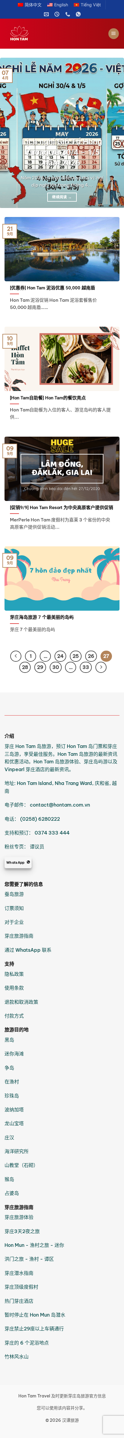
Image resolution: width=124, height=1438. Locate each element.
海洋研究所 (17, 1151)
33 (85, 667)
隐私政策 (14, 974)
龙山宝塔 (14, 1123)
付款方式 (14, 1016)
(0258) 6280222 (40, 819)
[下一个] (114, 133)
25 (76, 656)
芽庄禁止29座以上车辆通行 (34, 1329)
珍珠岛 (12, 1096)
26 (91, 656)
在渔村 (12, 1082)
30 (55, 667)
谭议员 (37, 847)
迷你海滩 (14, 1054)
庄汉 (9, 1137)
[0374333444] (68, 14)
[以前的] (10, 133)
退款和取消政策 (21, 1002)
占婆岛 (12, 1193)
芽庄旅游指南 (19, 936)
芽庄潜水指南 (19, 1273)
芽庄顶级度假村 (21, 1287)
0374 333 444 (52, 833)
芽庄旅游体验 (19, 1217)
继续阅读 (62, 197)
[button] (113, 33)
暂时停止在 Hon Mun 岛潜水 (35, 1315)
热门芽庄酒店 (19, 1301)
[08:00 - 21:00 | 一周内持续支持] (57, 14)
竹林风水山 (17, 1357)
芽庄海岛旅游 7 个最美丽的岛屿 (42, 617)
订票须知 (14, 908)
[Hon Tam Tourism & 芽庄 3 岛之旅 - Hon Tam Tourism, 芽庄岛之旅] (19, 33)
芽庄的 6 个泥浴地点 (27, 1343)
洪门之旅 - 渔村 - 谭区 (29, 1259)
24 (60, 656)
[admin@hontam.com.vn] (47, 14)
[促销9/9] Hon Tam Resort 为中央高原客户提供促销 (61, 507)
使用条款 (14, 988)
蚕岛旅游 (14, 894)
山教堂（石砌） (21, 1165)
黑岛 (9, 1040)
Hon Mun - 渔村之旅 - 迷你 (34, 1245)
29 (40, 667)
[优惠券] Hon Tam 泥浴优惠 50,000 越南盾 (52, 288)
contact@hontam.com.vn (60, 805)
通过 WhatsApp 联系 (28, 950)
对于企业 (14, 922)
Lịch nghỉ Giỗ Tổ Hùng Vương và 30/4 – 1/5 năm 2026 (62, 152)
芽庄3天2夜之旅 (22, 1231)
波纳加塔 (14, 1110)
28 (25, 667)
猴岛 (10, 1179)
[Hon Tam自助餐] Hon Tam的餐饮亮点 (48, 398)
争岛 (9, 1068)
